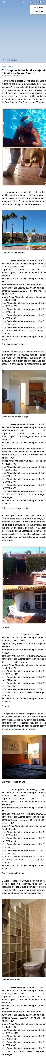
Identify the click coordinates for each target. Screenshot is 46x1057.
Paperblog (14, 10)
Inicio (5, 2)
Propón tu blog (19, 2)
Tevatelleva (8, 76)
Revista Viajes (9, 59)
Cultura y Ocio (38, 8)
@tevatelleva (17, 76)
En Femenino (38, 11)
